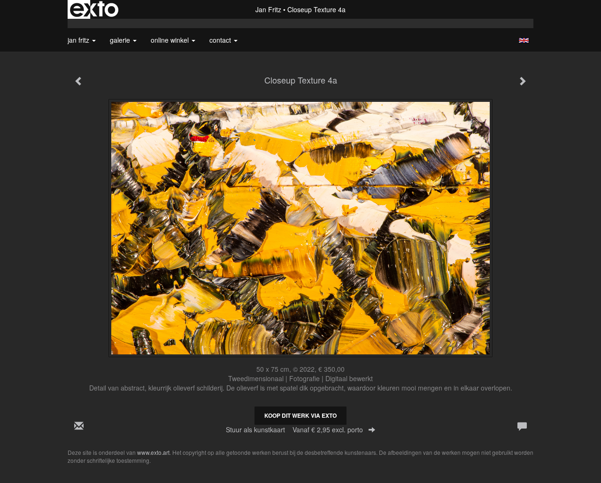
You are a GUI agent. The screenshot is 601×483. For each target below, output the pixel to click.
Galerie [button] (121, 40)
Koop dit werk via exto (300, 415)
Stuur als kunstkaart (294, 429)
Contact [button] (221, 40)
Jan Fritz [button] (79, 40)
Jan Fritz (268, 9)
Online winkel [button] (171, 40)
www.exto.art (153, 452)
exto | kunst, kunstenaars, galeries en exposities (94, 9)
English (523, 40)
